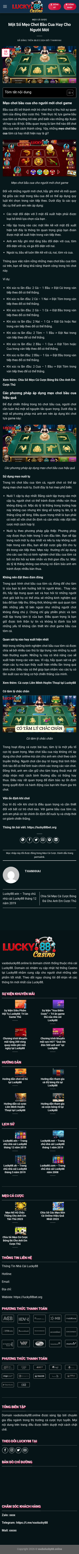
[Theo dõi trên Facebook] (5, 1450)
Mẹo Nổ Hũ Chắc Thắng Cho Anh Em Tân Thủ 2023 (15, 1216)
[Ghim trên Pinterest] (49, 840)
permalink (39, 857)
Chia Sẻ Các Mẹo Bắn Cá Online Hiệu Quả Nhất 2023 (52, 1216)
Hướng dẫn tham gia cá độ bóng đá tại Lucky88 (52, 1082)
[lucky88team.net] (27, 6)
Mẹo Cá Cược (39, 20)
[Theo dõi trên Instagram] (12, 1450)
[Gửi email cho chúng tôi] (25, 1450)
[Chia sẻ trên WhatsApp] (23, 840)
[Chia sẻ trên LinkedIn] (56, 840)
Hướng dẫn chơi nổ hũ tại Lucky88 (15, 1080)
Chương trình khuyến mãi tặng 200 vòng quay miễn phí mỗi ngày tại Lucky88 (15, 1043)
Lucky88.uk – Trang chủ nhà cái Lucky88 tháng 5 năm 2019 (15, 1169)
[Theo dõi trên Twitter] (18, 1450)
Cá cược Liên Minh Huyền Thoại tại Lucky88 (47, 683)
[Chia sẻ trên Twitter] (36, 840)
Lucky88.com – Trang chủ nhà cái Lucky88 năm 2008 (52, 1169)
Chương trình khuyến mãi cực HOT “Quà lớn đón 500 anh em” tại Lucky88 (53, 1043)
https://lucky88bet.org (41, 827)
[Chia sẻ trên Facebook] (29, 840)
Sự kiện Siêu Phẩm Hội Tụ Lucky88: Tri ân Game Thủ (15, 1013)
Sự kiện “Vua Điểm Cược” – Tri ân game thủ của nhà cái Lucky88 (53, 1015)
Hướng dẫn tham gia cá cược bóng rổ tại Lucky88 (52, 1107)
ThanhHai (55, 40)
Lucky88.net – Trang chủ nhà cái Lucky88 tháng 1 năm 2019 (53, 1144)
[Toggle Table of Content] (68, 93)
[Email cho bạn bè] (43, 840)
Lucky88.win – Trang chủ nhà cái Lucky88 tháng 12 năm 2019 (19, 898)
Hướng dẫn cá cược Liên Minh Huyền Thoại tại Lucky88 (15, 1107)
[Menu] (5, 6)
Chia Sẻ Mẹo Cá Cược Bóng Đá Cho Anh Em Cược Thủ (15, 1240)
